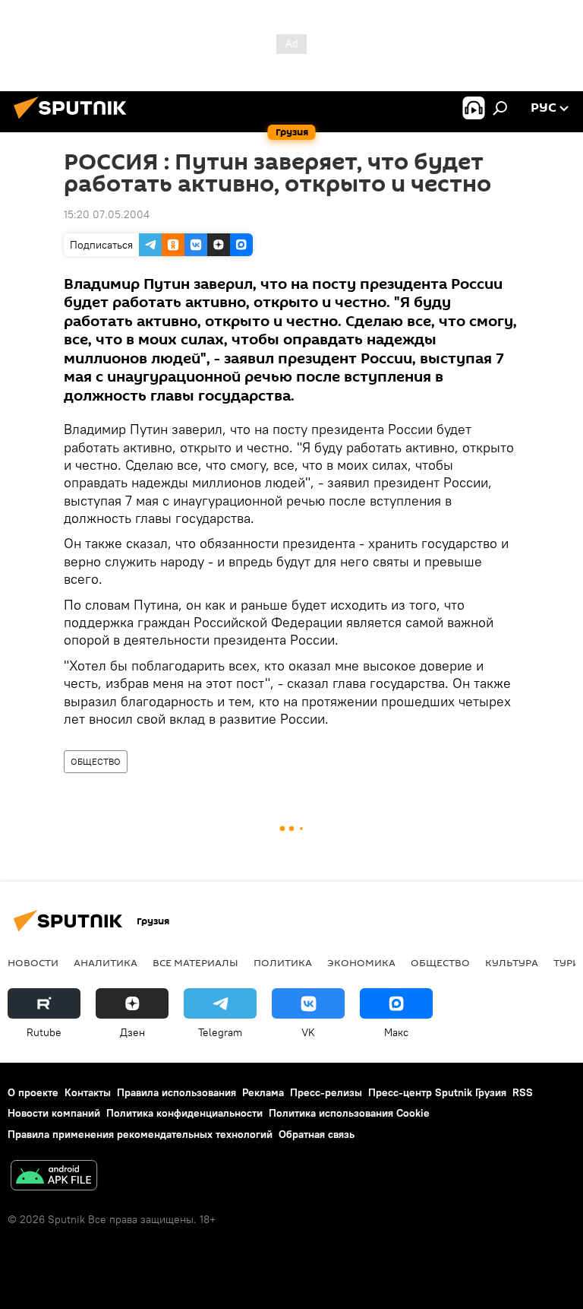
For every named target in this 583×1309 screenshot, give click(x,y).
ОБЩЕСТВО (96, 761)
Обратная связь (317, 1134)
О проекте (33, 1092)
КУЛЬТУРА (511, 962)
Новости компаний (54, 1113)
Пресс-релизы (326, 1092)
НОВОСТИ (33, 962)
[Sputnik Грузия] (74, 121)
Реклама (263, 1092)
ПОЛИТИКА (283, 962)
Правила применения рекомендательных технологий (140, 1134)
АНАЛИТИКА (105, 962)
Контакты (88, 1092)
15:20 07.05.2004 (107, 214)
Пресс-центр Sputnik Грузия (437, 1092)
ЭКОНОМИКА (361, 962)
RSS (522, 1092)
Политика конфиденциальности (184, 1113)
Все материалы (195, 962)
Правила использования (176, 1092)
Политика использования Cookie (349, 1113)
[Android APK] (54, 1177)
